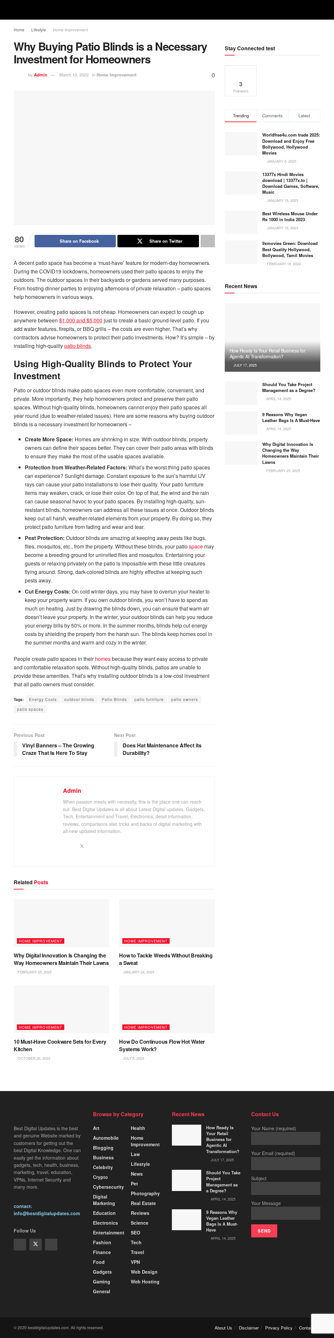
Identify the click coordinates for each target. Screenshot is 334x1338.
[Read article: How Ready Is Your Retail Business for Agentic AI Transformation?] (272, 337)
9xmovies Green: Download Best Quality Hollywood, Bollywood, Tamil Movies (290, 249)
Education (104, 1213)
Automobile (106, 1137)
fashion (102, 1242)
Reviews (140, 1213)
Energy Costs (43, 699)
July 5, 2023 (133, 1058)
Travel (137, 1252)
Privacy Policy (279, 1328)
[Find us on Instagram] (51, 1244)
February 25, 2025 (34, 971)
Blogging (103, 1147)
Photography (145, 1193)
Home (19, 29)
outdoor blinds (79, 699)
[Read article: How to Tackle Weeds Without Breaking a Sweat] (167, 923)
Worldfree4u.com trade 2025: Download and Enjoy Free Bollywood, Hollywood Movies (291, 144)
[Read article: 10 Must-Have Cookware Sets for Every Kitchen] (61, 1010)
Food (99, 1262)
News (137, 1173)
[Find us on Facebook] (20, 1244)
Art (96, 1128)
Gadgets (102, 1271)
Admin (40, 75)
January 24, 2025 (138, 971)
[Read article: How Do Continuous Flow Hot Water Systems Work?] (167, 1010)
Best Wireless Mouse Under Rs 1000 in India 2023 (290, 216)
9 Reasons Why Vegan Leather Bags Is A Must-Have (291, 417)
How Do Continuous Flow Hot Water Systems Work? (162, 1045)
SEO (135, 1232)
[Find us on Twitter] (35, 1244)
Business (103, 1157)
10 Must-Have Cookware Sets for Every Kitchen (60, 1045)
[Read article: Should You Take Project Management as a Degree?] (241, 393)
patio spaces (30, 709)
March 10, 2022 (74, 75)
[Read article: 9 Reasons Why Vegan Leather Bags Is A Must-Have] (241, 423)
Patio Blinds (114, 699)
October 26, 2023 (33, 1058)
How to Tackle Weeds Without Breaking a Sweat (165, 959)
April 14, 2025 (278, 398)
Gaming (101, 1281)
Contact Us (309, 1328)
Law (135, 1154)
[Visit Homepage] (167, 9)
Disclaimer (249, 1328)
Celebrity (103, 1167)
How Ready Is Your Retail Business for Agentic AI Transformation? (268, 353)
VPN (135, 1262)
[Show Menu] (16, 10)
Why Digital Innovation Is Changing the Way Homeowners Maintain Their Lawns (61, 959)
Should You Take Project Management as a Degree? (288, 387)
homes (103, 658)
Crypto (100, 1177)
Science (139, 1222)
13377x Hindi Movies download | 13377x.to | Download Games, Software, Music (290, 183)
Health (138, 1128)
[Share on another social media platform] (208, 241)
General (101, 1291)
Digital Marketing (104, 1199)
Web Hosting (145, 1281)
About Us (223, 1328)
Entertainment (108, 1232)
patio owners (184, 699)
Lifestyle (38, 29)
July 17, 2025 (245, 364)
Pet (134, 1183)
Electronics (105, 1222)
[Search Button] (317, 10)
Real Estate (143, 1203)
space (196, 546)
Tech (136, 1242)
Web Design (144, 1271)
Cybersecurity (108, 1186)
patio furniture (149, 699)
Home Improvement (70, 29)
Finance (102, 1252)
